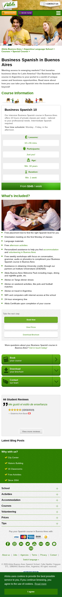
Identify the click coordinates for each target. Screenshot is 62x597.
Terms (34, 555)
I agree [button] (31, 591)
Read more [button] (40, 584)
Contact (53, 555)
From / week (31, 186)
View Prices (31, 327)
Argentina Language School (38, 49)
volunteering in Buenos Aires (22, 252)
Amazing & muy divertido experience (31, 404)
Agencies (24, 555)
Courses (6, 51)
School (6, 488)
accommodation (51, 249)
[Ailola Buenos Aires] (9, 5)
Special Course (20, 51)
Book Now (26, 13)
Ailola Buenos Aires (12, 49)
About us (6, 555)
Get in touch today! (38, 348)
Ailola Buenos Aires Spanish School (24, 564)
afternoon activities (19, 245)
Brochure (10, 13)
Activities (7, 494)
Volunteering (9, 511)
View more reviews (31, 431)
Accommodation (11, 500)
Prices (5, 517)
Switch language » (31, 559)
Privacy (43, 555)
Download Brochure (31, 335)
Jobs (15, 555)
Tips (4, 523)
